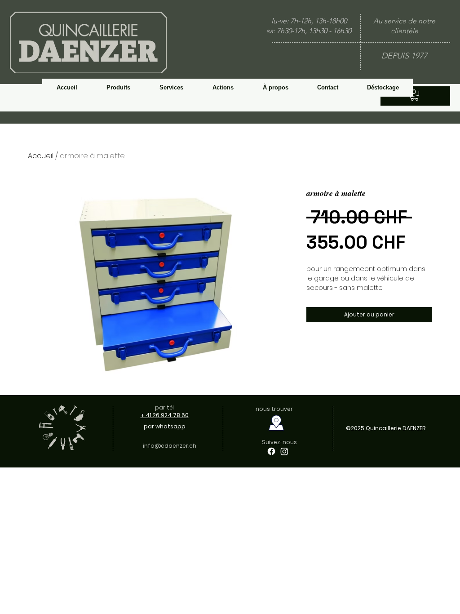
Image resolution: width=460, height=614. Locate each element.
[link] (414, 95)
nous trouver (275, 409)
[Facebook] (271, 451)
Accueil (40, 156)
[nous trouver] (276, 423)
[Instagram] (284, 451)
